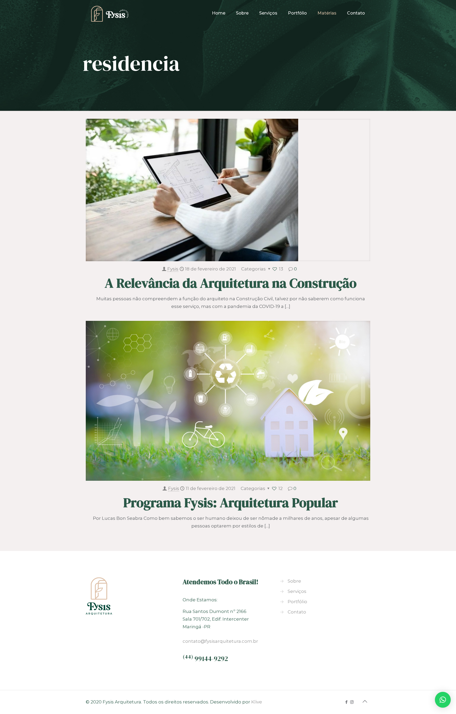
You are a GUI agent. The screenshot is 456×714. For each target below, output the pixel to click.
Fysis (172, 269)
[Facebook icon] (346, 702)
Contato (297, 612)
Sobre (294, 581)
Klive (256, 702)
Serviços (297, 591)
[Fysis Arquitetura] (110, 13)
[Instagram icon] (352, 702)
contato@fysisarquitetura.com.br (220, 641)
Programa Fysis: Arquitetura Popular (230, 502)
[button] (443, 700)
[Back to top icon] (364, 701)
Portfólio (297, 601)
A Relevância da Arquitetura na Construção (231, 283)
